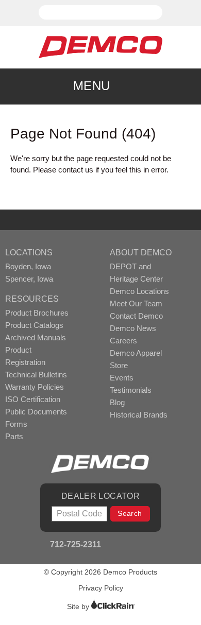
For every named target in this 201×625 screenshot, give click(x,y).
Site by (79, 606)
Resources (32, 298)
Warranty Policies (34, 387)
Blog (117, 402)
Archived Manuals (35, 337)
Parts (14, 436)
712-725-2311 (74, 544)
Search (130, 513)
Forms (16, 424)
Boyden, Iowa (28, 266)
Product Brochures (37, 312)
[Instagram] (141, 545)
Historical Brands (138, 414)
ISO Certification (32, 399)
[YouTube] (127, 545)
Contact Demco (136, 315)
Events (121, 377)
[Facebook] (113, 545)
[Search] (158, 8)
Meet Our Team (136, 303)
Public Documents (36, 411)
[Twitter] (154, 545)
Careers (123, 340)
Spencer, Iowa (29, 278)
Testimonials (131, 390)
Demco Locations (139, 291)
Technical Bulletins (36, 374)
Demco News (133, 328)
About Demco (141, 252)
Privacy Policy (100, 588)
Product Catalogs (34, 325)
